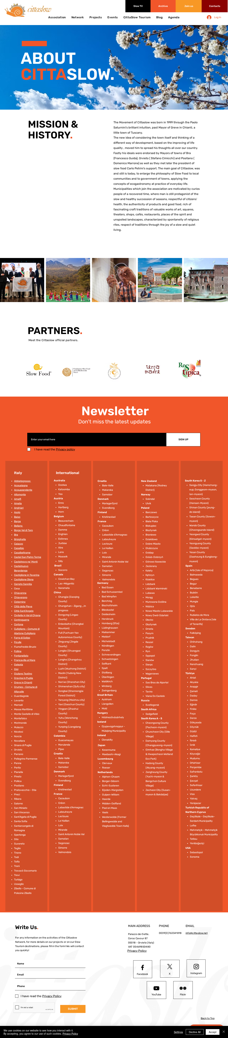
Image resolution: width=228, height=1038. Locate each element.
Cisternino (19, 601)
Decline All (195, 1032)
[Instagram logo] (196, 966)
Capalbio (19, 548)
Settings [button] (178, 1032)
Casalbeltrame (22, 552)
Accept (212, 1032)
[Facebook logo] (142, 967)
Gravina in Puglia (23, 678)
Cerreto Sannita (23, 584)
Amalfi (17, 499)
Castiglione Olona (23, 579)
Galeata (18, 664)
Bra (16, 534)
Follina (17, 651)
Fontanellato (21, 655)
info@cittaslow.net (197, 933)
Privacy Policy (70, 1033)
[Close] (224, 1032)
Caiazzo (18, 543)
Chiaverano (20, 597)
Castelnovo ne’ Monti (26, 561)
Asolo (17, 512)
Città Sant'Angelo (23, 610)
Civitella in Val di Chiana (27, 615)
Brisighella (20, 539)
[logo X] (169, 966)
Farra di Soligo (22, 637)
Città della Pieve (23, 606)
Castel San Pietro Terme (27, 557)
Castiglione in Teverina (26, 575)
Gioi (16, 669)
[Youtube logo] (156, 988)
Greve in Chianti (23, 682)
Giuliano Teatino (23, 673)
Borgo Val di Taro (23, 530)
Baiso (17, 516)
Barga (17, 521)
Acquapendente (23, 489)
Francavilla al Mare (24, 660)
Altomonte (20, 494)
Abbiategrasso (22, 481)
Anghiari (19, 507)
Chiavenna (20, 593)
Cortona (18, 624)
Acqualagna (21, 485)
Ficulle (17, 642)
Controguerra (21, 619)
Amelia (18, 503)
